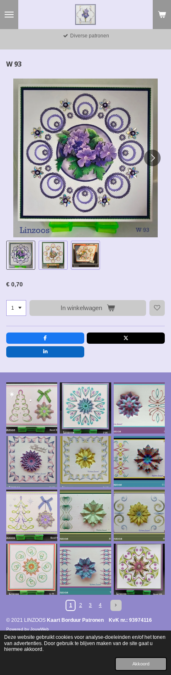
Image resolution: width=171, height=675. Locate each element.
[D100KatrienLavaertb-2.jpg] (32, 461)
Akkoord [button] (140, 663)
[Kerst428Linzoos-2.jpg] (139, 569)
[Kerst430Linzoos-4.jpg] (32, 515)
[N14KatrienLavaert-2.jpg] (85, 515)
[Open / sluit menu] (9, 14)
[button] (20, 255)
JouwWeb (39, 629)
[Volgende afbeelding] (152, 158)
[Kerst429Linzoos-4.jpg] (32, 408)
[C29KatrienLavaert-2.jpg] (139, 408)
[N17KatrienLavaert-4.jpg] (139, 515)
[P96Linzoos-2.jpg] (85, 408)
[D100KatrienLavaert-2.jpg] (85, 461)
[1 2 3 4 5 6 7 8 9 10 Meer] (16, 308)
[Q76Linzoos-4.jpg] (32, 569)
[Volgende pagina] (116, 605)
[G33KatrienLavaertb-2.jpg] (139, 461)
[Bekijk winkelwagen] (162, 14)
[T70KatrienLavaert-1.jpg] (85, 569)
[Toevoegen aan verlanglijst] (157, 308)
